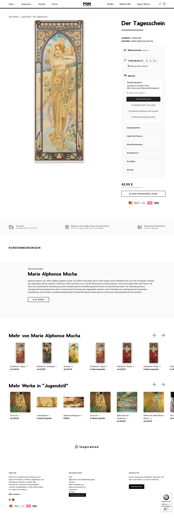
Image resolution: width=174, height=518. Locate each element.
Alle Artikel (13, 17)
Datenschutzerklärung (77, 487)
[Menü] (170, 494)
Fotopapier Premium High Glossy (143, 111)
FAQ (70, 477)
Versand (72, 482)
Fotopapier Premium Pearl (143, 117)
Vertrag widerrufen (77, 495)
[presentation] (153, 335)
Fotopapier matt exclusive (143, 105)
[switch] (166, 509)
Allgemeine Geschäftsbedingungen (82, 479)
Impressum (73, 489)
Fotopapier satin (143, 99)
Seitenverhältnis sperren (139, 66)
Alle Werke (38, 299)
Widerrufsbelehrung (76, 484)
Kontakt (71, 492)
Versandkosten (138, 187)
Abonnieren (137, 487)
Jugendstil (25, 17)
